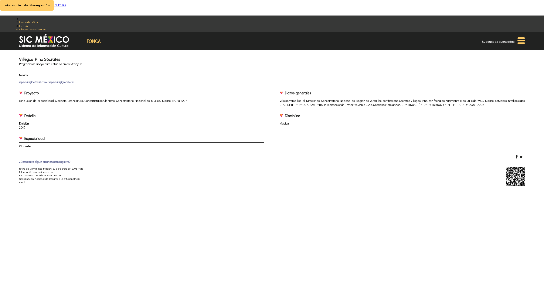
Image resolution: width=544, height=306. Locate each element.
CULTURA (60, 5)
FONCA (23, 25)
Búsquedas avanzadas (498, 41)
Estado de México (29, 22)
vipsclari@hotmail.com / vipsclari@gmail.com (46, 82)
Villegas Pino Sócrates (32, 29)
